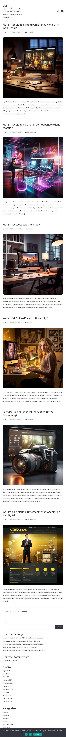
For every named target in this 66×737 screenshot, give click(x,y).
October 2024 (7, 686)
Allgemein (6, 712)
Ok (26, 734)
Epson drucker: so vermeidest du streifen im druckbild (20, 647)
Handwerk (6, 715)
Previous (8, 611)
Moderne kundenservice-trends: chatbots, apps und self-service (23, 644)
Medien (5, 721)
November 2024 (8, 683)
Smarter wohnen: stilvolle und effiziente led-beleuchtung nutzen (23, 638)
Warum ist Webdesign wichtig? (21, 224)
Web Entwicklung (30, 132)
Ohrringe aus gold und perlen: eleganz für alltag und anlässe (21, 641)
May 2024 (6, 692)
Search (5, 623)
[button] (58, 11)
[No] (64, 732)
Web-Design (29, 32)
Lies (6, 32)
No (30, 734)
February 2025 (7, 680)
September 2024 (8, 689)
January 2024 (7, 695)
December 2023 (8, 698)
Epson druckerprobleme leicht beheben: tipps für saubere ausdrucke (24, 650)
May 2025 (6, 677)
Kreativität (28, 322)
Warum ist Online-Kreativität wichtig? (25, 318)
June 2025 (6, 674)
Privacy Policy (37, 734)
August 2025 (7, 671)
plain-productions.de (12, 7)
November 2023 (8, 701)
